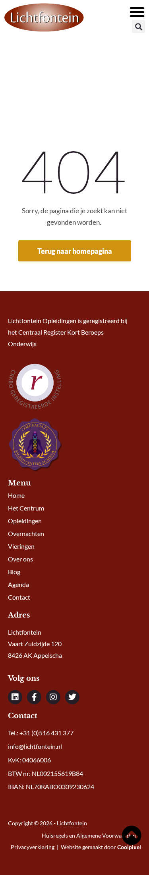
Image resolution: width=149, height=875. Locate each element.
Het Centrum (26, 508)
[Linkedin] (15, 697)
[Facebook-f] (34, 697)
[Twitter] (72, 697)
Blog (14, 571)
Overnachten (26, 533)
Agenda (18, 584)
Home (16, 495)
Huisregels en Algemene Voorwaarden (89, 835)
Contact (19, 597)
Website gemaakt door (101, 847)
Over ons (20, 559)
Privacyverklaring (32, 847)
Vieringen (21, 546)
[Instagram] (53, 697)
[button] (137, 12)
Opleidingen (25, 520)
